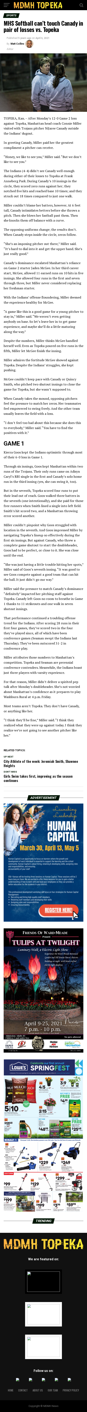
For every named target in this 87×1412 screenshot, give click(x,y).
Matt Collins (17, 43)
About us (38, 1390)
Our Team (53, 1390)
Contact (23, 1390)
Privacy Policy (71, 1390)
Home (10, 1390)
